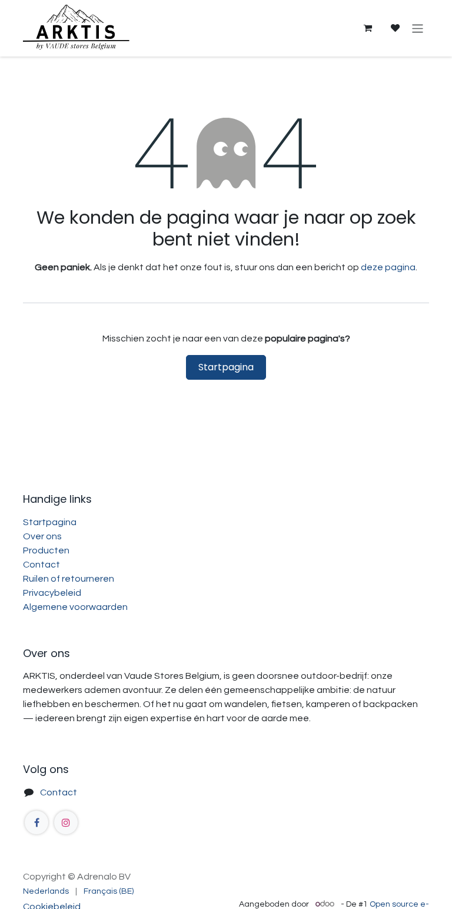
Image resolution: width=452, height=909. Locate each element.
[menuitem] (46, 892)
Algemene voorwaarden (75, 607)
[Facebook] (36, 822)
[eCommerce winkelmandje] (367, 28)
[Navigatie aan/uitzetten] (417, 27)
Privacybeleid (52, 593)
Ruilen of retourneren (68, 578)
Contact (41, 564)
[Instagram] (66, 822)
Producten (46, 550)
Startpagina (226, 367)
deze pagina (388, 267)
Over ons (42, 536)
